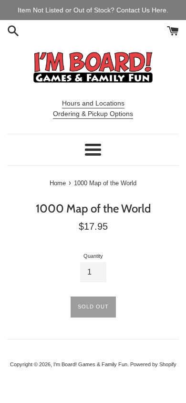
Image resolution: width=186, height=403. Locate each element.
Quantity (93, 256)
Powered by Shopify (153, 364)
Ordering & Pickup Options (93, 113)
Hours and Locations (93, 103)
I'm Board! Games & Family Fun (90, 364)
